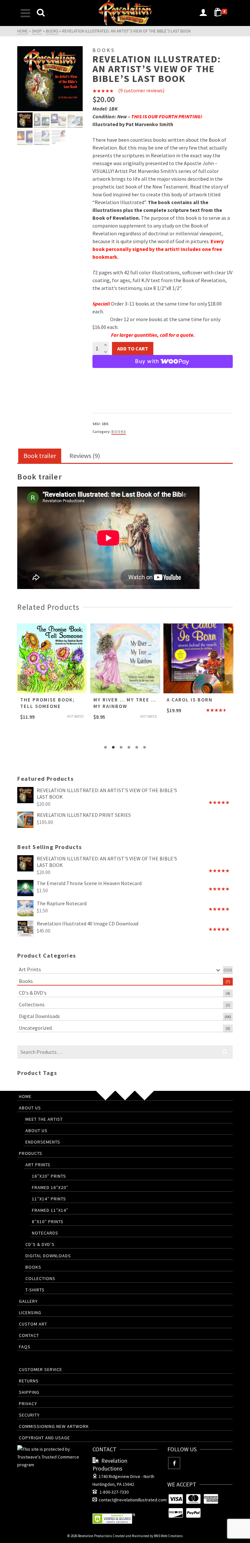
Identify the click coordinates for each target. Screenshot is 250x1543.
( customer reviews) (141, 90)
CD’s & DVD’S (40, 1244)
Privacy (28, 1403)
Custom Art (33, 1324)
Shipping (29, 1392)
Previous (22, 682)
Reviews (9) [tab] (84, 455)
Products (30, 1153)
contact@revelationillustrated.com (133, 1500)
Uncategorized (35, 1028)
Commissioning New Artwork (54, 1426)
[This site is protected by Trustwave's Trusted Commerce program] (49, 1457)
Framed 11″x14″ (50, 1210)
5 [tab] (136, 747)
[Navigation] (25, 13)
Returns (29, 1381)
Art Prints (30, 969)
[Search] (41, 13)
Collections (32, 1004)
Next (227, 682)
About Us (30, 1108)
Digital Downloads (39, 1016)
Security (29, 1415)
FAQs (25, 1347)
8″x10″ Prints (47, 1221)
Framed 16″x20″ (50, 1187)
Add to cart (132, 348)
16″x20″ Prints (49, 1176)
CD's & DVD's (33, 992)
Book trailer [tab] (39, 455)
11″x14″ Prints (49, 1199)
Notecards (45, 1233)
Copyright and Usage (44, 1438)
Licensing (30, 1312)
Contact (29, 1335)
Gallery (28, 1301)
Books (118, 431)
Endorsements (42, 1142)
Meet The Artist (44, 1119)
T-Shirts (35, 1290)
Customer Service (40, 1369)
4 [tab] (129, 747)
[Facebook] (174, 1463)
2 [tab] (113, 747)
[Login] (203, 13)
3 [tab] (121, 747)
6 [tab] (144, 747)
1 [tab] (105, 747)
